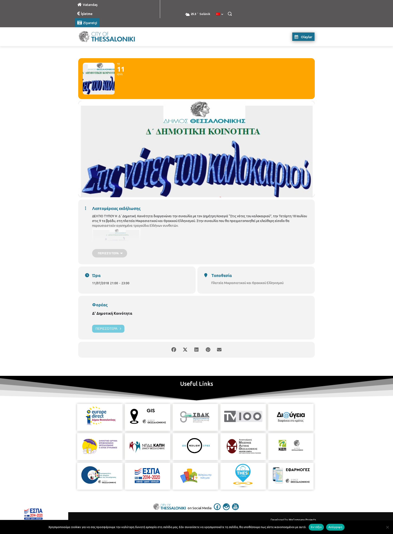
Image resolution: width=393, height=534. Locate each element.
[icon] (217, 509)
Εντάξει (316, 527)
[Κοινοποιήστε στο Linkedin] (196, 349)
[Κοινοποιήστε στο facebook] (173, 349)
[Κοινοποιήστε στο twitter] (185, 349)
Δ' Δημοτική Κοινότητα (112, 313)
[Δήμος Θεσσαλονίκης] (111, 36)
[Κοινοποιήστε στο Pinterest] (208, 349)
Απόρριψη (335, 527)
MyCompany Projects (302, 519)
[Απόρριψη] (387, 527)
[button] (230, 13)
